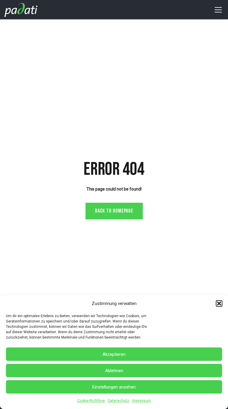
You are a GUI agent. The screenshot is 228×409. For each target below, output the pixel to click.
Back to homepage (114, 211)
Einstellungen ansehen (114, 387)
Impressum (141, 401)
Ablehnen (114, 370)
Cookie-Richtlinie (91, 401)
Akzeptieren (114, 354)
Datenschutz (118, 401)
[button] (219, 303)
